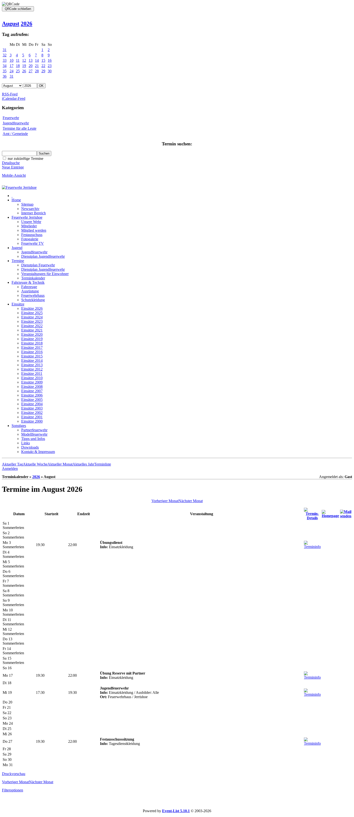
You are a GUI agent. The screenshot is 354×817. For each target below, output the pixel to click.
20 (31, 66)
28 (37, 71)
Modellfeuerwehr (34, 434)
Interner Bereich (33, 213)
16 (50, 60)
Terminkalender (33, 278)
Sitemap (27, 204)
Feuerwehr (11, 118)
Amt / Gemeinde (15, 134)
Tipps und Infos (33, 439)
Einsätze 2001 (32, 417)
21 (37, 66)
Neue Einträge (13, 167)
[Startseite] (19, 187)
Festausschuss (31, 235)
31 (5, 50)
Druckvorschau (13, 774)
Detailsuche (11, 163)
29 (43, 71)
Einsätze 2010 (32, 378)
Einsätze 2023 (32, 321)
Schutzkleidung (33, 300)
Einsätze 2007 (32, 391)
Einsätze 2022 (32, 326)
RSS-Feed (10, 94)
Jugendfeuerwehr (16, 123)
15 (43, 60)
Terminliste (102, 464)
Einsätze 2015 (32, 356)
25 (18, 71)
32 (5, 55)
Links (25, 443)
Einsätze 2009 (32, 382)
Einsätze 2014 (32, 360)
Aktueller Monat (59, 464)
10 (11, 60)
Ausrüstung (30, 291)
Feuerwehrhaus (33, 295)
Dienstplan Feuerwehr (38, 265)
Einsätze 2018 (32, 343)
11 (18, 60)
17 (11, 66)
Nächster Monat (190, 501)
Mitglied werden (33, 230)
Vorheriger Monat (164, 501)
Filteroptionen (12, 790)
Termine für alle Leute (19, 128)
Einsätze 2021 (32, 330)
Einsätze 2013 (32, 365)
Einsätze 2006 (32, 395)
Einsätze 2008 (32, 387)
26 (24, 71)
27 (31, 71)
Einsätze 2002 (32, 413)
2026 (26, 23)
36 (5, 76)
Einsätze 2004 (32, 404)
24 (11, 71)
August (10, 23)
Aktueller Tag (12, 464)
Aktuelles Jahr (83, 464)
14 (37, 60)
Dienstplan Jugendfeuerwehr (43, 256)
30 (50, 71)
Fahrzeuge (29, 287)
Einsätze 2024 (32, 317)
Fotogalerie (29, 239)
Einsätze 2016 (32, 352)
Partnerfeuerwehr (34, 430)
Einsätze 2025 (32, 313)
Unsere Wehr (31, 222)
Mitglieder (29, 226)
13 (31, 60)
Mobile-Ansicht (14, 175)
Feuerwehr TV (32, 243)
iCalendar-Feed (13, 98)
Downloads (30, 447)
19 (24, 66)
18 (18, 66)
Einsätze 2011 (31, 373)
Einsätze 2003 (32, 408)
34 (5, 66)
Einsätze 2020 (32, 334)
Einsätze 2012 (32, 369)
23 (50, 66)
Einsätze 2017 (32, 347)
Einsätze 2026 (32, 308)
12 (24, 60)
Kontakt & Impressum (38, 452)
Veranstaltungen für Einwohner (45, 274)
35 (5, 71)
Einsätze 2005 (32, 400)
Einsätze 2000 (32, 421)
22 (43, 66)
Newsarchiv (30, 209)
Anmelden (10, 468)
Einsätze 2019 (32, 339)
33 (5, 60)
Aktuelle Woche (35, 464)
